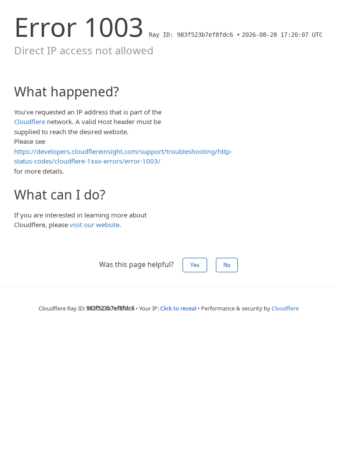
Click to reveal (178, 308)
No (226, 265)
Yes (195, 265)
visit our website (94, 224)
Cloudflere (29, 121)
